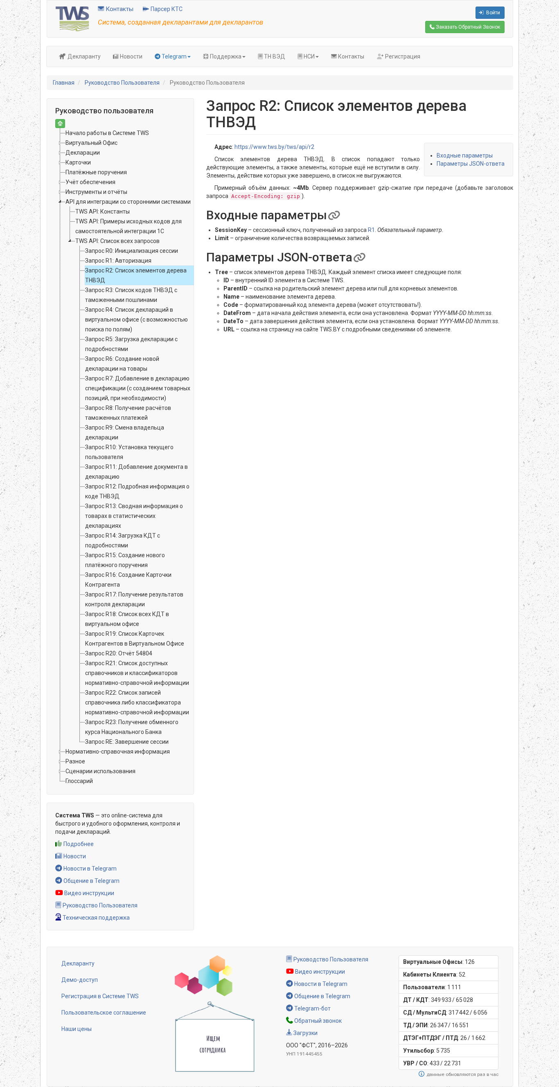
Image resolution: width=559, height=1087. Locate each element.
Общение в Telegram (90, 881)
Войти (492, 13)
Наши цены (76, 1029)
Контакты (118, 9)
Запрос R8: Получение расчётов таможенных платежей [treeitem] (128, 413)
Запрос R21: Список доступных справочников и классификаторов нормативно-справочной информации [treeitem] (137, 673)
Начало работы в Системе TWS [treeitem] (107, 133)
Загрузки (305, 1033)
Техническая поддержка (95, 917)
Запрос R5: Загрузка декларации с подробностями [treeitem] (131, 344)
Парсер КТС (166, 9)
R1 (371, 230)
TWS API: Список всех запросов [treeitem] (117, 241)
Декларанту (83, 56)
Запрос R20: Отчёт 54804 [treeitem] (118, 653)
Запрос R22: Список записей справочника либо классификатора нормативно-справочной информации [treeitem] (137, 702)
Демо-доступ (79, 980)
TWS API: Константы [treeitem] (102, 211)
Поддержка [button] (225, 56)
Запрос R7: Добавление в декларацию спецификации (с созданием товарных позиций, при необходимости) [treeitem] (137, 388)
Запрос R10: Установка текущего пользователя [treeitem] (129, 452)
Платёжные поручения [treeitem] (96, 172)
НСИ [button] (308, 56)
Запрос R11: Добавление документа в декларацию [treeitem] (136, 472)
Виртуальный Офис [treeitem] (91, 143)
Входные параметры (465, 155)
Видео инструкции (88, 893)
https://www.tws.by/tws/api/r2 (274, 147)
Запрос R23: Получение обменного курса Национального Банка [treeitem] (131, 727)
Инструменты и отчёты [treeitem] (96, 192)
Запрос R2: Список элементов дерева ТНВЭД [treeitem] (136, 275)
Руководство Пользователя (122, 82)
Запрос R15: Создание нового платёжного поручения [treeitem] (125, 560)
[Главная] (72, 18)
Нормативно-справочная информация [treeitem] (117, 751)
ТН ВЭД (274, 56)
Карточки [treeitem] (78, 162)
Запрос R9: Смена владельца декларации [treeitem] (124, 432)
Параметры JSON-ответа (471, 163)
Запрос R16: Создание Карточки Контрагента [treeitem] (128, 580)
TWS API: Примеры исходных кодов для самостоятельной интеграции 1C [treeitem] (128, 226)
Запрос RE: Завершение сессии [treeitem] (127, 741)
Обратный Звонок (467, 27)
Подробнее (78, 844)
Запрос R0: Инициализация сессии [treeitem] (131, 251)
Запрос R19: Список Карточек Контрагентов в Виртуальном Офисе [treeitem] (134, 638)
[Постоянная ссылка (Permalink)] (333, 215)
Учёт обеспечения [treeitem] (90, 182)
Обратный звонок (317, 1020)
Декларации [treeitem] (82, 152)
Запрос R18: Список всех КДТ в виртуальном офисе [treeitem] (127, 619)
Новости (130, 56)
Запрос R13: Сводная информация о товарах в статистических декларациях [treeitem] (134, 516)
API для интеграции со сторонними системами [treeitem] (128, 201)
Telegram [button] (173, 56)
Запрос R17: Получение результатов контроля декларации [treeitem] (134, 599)
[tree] (120, 457)
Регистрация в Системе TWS (100, 996)
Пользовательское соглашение (103, 1012)
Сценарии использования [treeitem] (100, 771)
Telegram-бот (312, 1008)
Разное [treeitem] (75, 761)
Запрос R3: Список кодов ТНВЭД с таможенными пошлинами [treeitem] (131, 295)
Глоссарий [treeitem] (79, 781)
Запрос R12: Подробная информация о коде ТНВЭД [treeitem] (137, 491)
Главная (63, 82)
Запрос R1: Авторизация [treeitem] (118, 260)
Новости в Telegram (89, 868)
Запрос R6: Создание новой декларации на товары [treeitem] (122, 364)
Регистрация (402, 56)
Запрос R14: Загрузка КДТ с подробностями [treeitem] (122, 540)
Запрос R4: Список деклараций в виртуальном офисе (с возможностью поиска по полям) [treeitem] (136, 319)
